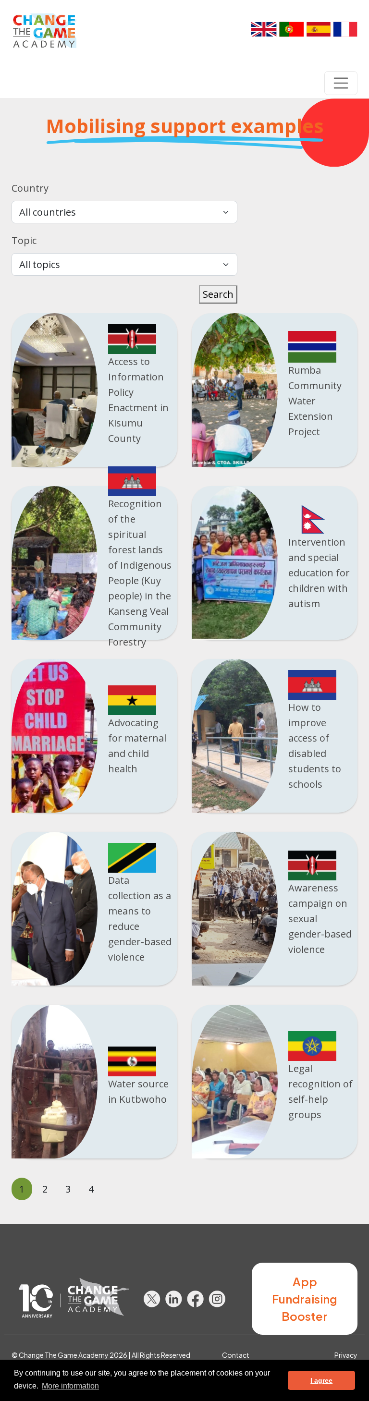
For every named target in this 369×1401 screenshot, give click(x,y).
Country (30, 188)
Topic (24, 240)
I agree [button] (321, 1380)
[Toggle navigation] (341, 83)
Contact (235, 1355)
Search (218, 294)
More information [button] (70, 1386)
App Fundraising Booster (304, 1298)
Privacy (345, 1355)
